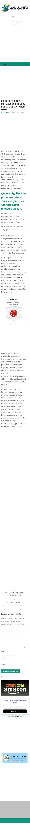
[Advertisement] (15, 44)
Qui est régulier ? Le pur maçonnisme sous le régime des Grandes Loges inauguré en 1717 (13, 201)
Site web (3, 664)
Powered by (11, 716)
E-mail (3, 658)
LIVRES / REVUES (5, 112)
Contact (15, 24)
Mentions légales (15, 23)
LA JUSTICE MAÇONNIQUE (14, 603)
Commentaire (5, 631)
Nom (3, 651)
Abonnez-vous (15, 711)
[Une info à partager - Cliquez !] (15, 758)
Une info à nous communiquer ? (15, 21)
